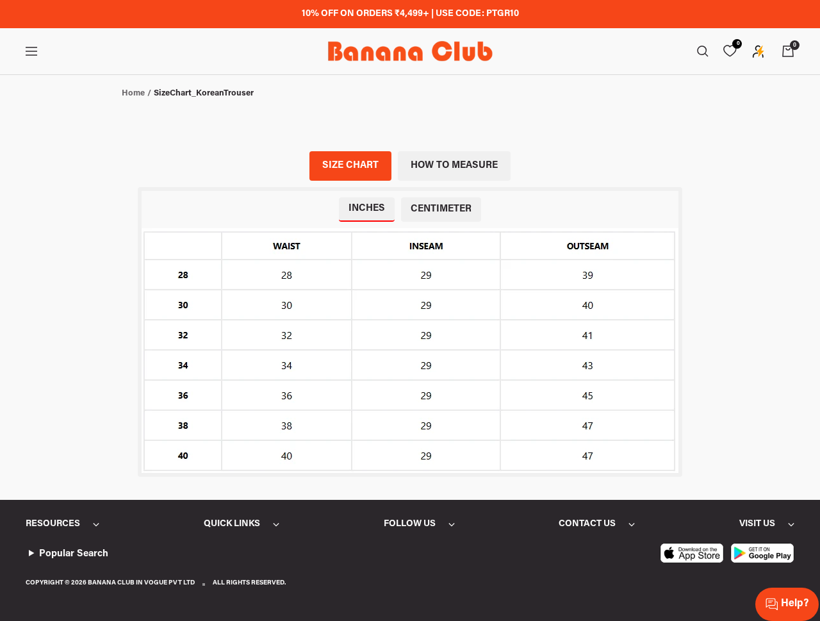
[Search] (703, 51)
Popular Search (73, 554)
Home (133, 93)
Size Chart (350, 165)
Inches (366, 208)
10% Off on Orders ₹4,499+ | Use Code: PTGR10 (410, 14)
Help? (794, 604)
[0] (729, 51)
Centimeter (441, 209)
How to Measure (454, 165)
